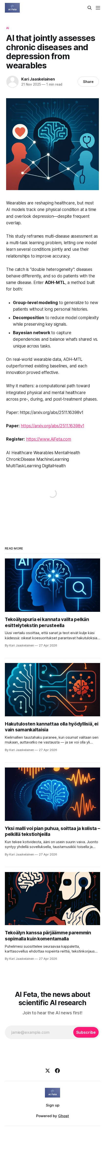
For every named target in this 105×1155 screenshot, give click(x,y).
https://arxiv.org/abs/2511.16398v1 (52, 425)
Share (88, 81)
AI (7, 28)
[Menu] (98, 8)
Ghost (63, 1116)
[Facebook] (57, 1070)
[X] (47, 1070)
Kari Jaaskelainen (38, 79)
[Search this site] (90, 8)
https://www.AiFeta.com (48, 439)
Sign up (52, 1105)
